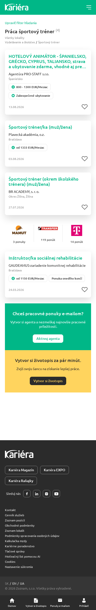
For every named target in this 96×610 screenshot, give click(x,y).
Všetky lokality (14, 38)
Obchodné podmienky (19, 525)
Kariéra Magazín (21, 470)
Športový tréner (49, 42)
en (14, 583)
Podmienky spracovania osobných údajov (32, 536)
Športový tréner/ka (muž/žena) (40, 126)
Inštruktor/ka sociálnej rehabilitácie (45, 257)
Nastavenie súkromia (19, 567)
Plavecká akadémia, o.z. (27, 134)
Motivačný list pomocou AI (22, 556)
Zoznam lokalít (14, 530)
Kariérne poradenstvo (19, 546)
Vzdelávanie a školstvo (20, 42)
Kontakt (10, 510)
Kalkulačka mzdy (16, 541)
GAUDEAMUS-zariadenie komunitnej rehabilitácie (47, 265)
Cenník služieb (14, 515)
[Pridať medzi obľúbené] (84, 106)
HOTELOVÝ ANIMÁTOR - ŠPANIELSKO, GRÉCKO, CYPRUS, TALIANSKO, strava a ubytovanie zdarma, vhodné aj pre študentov (47, 61)
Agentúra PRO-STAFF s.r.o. (29, 74)
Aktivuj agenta (48, 338)
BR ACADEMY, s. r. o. (24, 191)
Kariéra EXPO (54, 470)
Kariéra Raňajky (21, 480)
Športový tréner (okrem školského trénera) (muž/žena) (44, 181)
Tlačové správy (15, 551)
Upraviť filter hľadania (21, 23)
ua (22, 583)
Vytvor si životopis (48, 380)
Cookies (10, 561)
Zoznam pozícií (15, 520)
